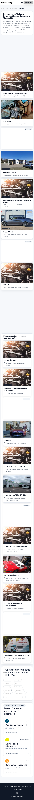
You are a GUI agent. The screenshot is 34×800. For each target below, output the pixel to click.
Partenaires (13, 786)
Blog (19, 786)
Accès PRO (19, 789)
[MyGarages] (8, 2)
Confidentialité (26, 786)
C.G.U (13, 789)
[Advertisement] (17, 53)
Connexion (28, 2)
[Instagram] (17, 793)
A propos (5, 786)
